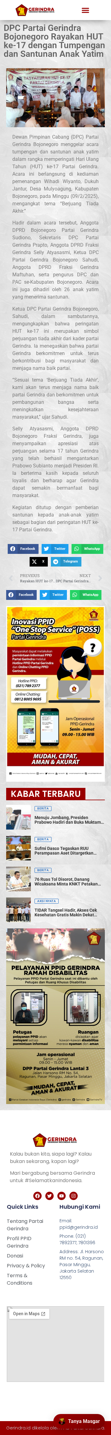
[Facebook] (37, 1196)
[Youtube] (61, 1196)
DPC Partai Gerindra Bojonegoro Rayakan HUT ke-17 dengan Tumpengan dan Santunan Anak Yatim (54, 41)
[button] (86, 10)
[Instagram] (73, 1196)
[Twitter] (49, 1196)
